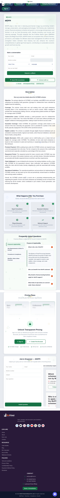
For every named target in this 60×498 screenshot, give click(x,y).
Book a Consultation (30, 488)
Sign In (21, 341)
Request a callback (30, 73)
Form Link (4, 437)
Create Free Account (37, 341)
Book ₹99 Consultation (18, 80)
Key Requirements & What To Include (16, 249)
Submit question (23, 404)
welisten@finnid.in (31, 476)
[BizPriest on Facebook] (16, 425)
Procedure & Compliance (14, 254)
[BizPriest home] (30, 2)
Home (3, 432)
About (3, 434)
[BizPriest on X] (20, 425)
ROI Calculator (5, 450)
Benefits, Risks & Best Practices (13, 259)
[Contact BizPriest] (6, 4)
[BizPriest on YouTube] (31, 425)
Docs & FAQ (5, 452)
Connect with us (43, 80)
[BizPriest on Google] (35, 425)
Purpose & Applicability (14, 244)
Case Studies (5, 445)
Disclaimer (4, 470)
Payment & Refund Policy (8, 468)
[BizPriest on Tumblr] (39, 425)
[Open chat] (55, 494)
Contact (4, 439)
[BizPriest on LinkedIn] (28, 425)
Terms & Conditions (7, 461)
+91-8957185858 (31, 481)
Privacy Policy (5, 463)
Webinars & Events (6, 455)
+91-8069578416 (31, 479)
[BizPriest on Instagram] (24, 425)
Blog (3, 447)
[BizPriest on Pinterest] (43, 425)
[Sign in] (3, 4)
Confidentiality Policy (7, 465)
